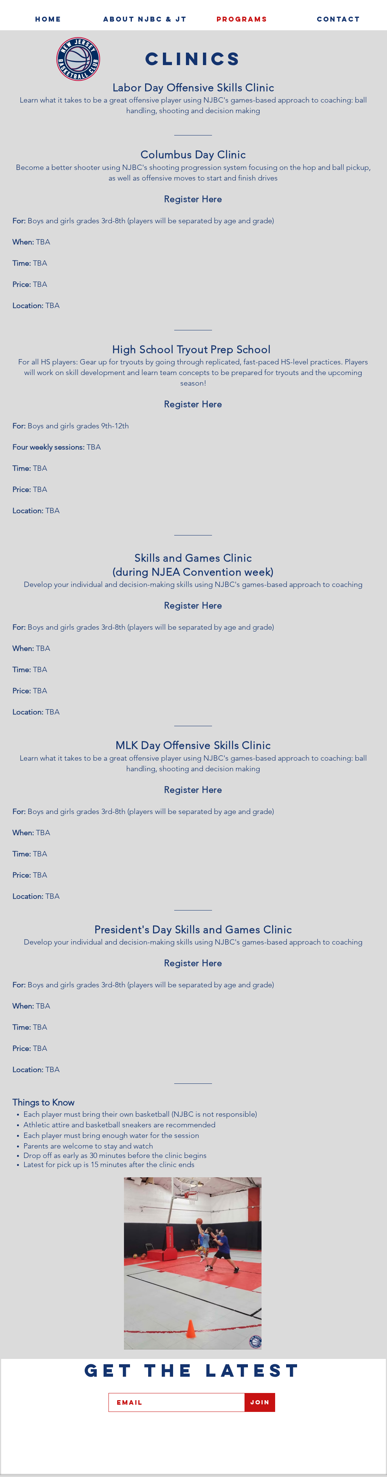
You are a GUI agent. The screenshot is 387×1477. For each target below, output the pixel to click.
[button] (192, 1263)
